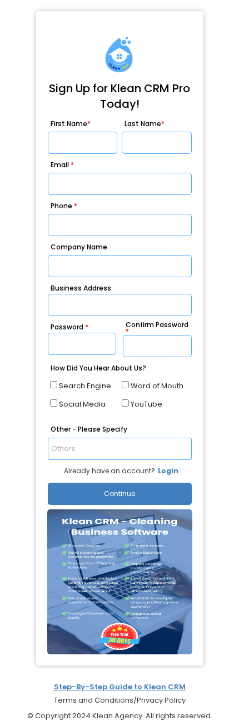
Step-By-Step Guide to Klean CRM (120, 687)
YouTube (146, 404)
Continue (119, 493)
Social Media (82, 404)
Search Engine (85, 385)
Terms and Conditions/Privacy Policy (120, 700)
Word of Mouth (157, 385)
